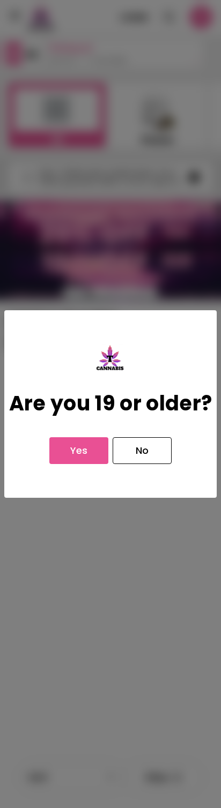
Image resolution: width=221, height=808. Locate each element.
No (142, 450)
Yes (78, 450)
